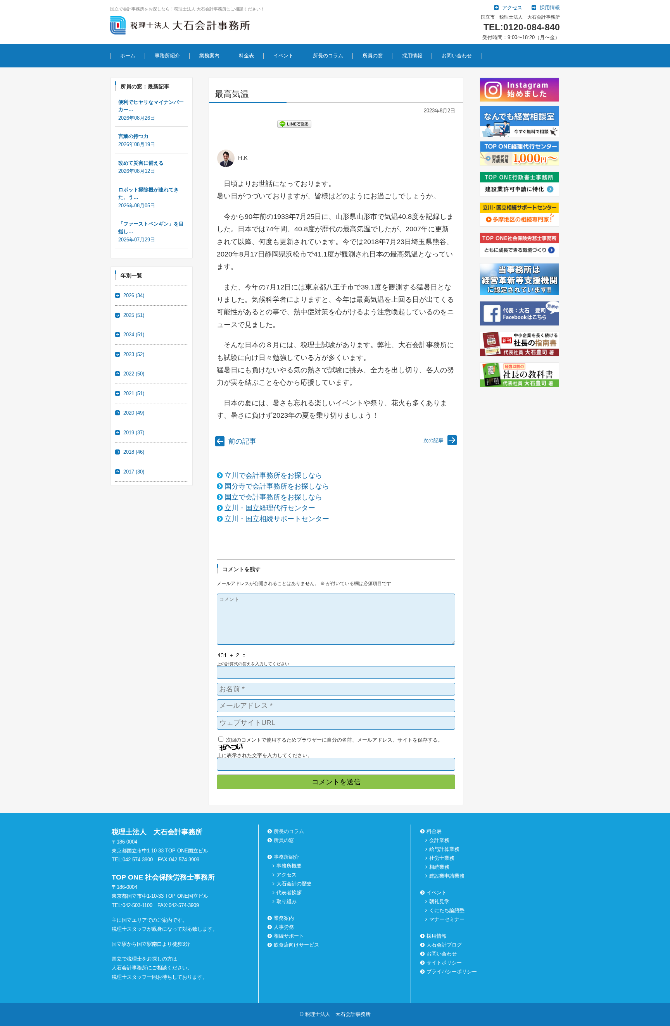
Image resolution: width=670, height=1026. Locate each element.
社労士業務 (441, 858)
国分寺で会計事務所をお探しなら (276, 486)
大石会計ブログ (444, 945)
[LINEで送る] (294, 123)
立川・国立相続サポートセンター (276, 519)
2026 (133, 295)
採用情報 (412, 56)
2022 (133, 374)
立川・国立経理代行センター (269, 508)
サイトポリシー (444, 963)
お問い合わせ (457, 56)
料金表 (246, 56)
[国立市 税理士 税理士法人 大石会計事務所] (180, 26)
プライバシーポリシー (452, 971)
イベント (283, 56)
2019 (133, 433)
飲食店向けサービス (296, 945)
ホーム (127, 56)
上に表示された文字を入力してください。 (265, 755)
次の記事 (433, 440)
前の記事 (242, 441)
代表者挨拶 (289, 892)
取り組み (286, 901)
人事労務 (284, 927)
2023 (133, 354)
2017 (133, 472)
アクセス (286, 875)
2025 (133, 315)
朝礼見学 (439, 901)
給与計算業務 (444, 849)
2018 (133, 452)
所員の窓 (373, 56)
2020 (133, 413)
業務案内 (209, 56)
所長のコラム (328, 56)
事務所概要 (289, 866)
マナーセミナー (447, 919)
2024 (133, 334)
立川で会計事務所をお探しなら (273, 475)
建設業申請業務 (447, 876)
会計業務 (439, 840)
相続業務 (439, 867)
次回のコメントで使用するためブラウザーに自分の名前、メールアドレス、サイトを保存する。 (334, 740)
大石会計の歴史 (294, 884)
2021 (133, 393)
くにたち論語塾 (447, 910)
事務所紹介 (167, 56)
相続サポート (289, 936)
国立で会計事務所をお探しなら (273, 497)
